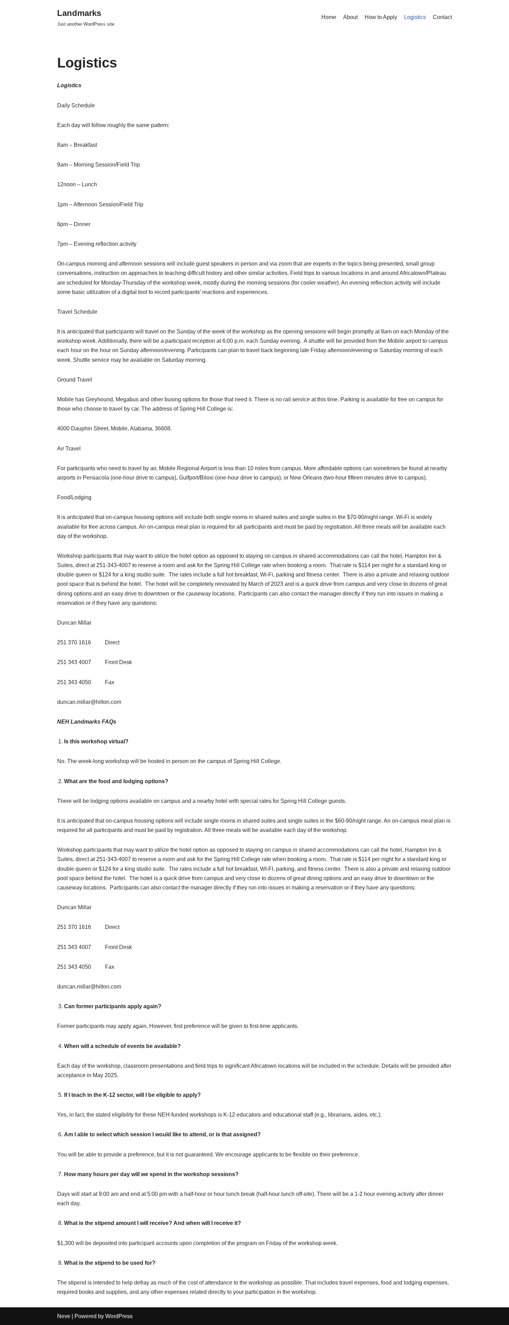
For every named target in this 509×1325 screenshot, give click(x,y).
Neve (63, 1316)
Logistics (415, 17)
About (350, 17)
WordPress (119, 1316)
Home (328, 17)
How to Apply (381, 17)
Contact (442, 17)
